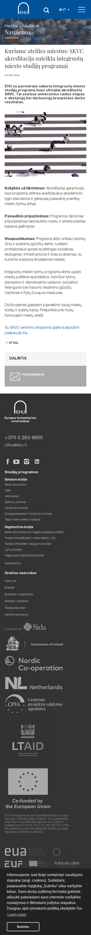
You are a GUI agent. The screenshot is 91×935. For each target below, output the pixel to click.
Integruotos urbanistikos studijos (24, 555)
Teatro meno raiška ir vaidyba (22, 519)
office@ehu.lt (16, 446)
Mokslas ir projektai (16, 601)
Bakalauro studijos (16, 479)
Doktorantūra (13, 563)
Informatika (12, 496)
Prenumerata (33, 375)
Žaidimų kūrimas (15, 502)
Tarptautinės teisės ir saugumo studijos (28, 544)
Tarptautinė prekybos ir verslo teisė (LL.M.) (30, 538)
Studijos (9, 587)
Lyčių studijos (13, 549)
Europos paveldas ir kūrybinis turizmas (28, 514)
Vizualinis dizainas (16, 508)
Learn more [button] (16, 915)
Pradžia (11, 26)
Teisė (7, 490)
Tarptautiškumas (15, 608)
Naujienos (30, 26)
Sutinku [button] (23, 926)
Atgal (14, 343)
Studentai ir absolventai (19, 594)
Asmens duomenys (16, 614)
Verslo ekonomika (15, 484)
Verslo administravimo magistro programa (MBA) (34, 532)
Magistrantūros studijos (19, 527)
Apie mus (10, 581)
